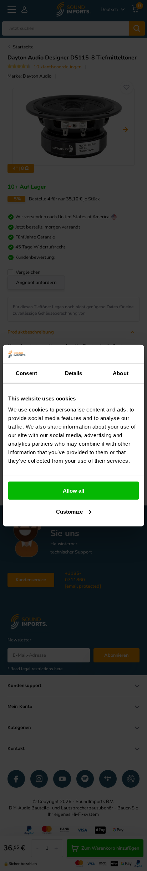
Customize (69, 512)
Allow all (73, 491)
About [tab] (120, 373)
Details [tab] (73, 373)
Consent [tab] (26, 373)
